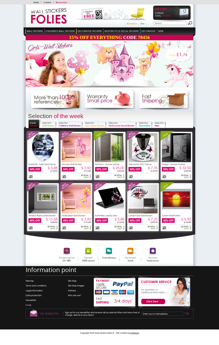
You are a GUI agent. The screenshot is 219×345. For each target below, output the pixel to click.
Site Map (72, 280)
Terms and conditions (36, 285)
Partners (72, 290)
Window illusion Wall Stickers (41, 215)
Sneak (34, 124)
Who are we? (74, 295)
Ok (186, 314)
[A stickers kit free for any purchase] (106, 19)
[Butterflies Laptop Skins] (100, 191)
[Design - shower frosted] (167, 139)
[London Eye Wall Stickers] (134, 191)
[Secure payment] (115, 286)
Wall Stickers (35, 31)
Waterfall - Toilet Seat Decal (41, 164)
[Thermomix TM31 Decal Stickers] (134, 139)
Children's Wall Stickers (60, 31)
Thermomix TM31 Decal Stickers (139, 165)
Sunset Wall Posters (171, 215)
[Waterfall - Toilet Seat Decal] (34, 139)
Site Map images (76, 285)
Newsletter (31, 300)
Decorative (148, 31)
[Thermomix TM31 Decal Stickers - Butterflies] (143, 161)
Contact (47, 2)
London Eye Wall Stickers (140, 215)
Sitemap (30, 280)
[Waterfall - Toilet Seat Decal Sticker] (42, 161)
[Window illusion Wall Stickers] (34, 191)
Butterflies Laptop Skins (106, 215)
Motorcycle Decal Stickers (121, 31)
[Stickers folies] (49, 22)
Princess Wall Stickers (72, 164)
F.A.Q (28, 305)
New (142, 23)
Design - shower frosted (173, 164)
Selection (48, 124)
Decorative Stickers (90, 31)
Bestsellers (132, 23)
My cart (161, 9)
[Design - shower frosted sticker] (176, 161)
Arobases (134, 333)
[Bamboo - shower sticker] (100, 139)
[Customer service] (163, 307)
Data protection (34, 295)
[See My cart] (181, 17)
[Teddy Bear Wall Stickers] (67, 191)
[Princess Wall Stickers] (67, 139)
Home (36, 2)
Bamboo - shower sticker (107, 164)
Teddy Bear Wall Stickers (73, 215)
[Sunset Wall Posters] (167, 191)
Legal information (34, 290)
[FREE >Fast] (115, 302)
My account (61, 2)
